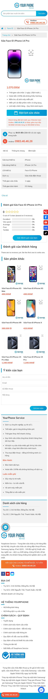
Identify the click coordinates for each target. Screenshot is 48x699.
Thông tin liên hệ (10, 644)
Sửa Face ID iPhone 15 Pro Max (11, 358)
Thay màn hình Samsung (18, 686)
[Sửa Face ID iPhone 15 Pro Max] (12, 354)
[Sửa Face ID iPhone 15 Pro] (34, 354)
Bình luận (32, 151)
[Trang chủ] (2, 28)
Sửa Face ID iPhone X (32, 322)
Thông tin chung (18, 151)
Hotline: (25, 565)
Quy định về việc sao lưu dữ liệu (15, 636)
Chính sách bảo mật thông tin (15, 632)
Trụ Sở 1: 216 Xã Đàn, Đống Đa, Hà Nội (19, 586)
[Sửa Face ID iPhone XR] (12, 320)
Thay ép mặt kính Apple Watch (13, 680)
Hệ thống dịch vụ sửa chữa (14, 611)
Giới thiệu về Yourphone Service (15, 648)
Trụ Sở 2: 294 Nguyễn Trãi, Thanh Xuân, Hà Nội (22, 590)
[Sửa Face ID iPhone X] (34, 320)
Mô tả (5, 151)
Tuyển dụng (8, 621)
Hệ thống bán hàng (11, 607)
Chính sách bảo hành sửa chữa (15, 625)
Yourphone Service (24, 5)
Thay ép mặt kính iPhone (12, 677)
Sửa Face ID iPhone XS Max (11, 289)
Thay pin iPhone (33, 680)
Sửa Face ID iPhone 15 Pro (33, 358)
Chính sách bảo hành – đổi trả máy (17, 628)
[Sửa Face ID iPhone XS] (34, 285)
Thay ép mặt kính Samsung (34, 677)
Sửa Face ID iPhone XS (33, 288)
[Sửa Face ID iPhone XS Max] (12, 285)
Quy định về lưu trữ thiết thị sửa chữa (18, 640)
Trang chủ (6, 35)
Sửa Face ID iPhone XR (11, 322)
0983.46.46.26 (37, 23)
